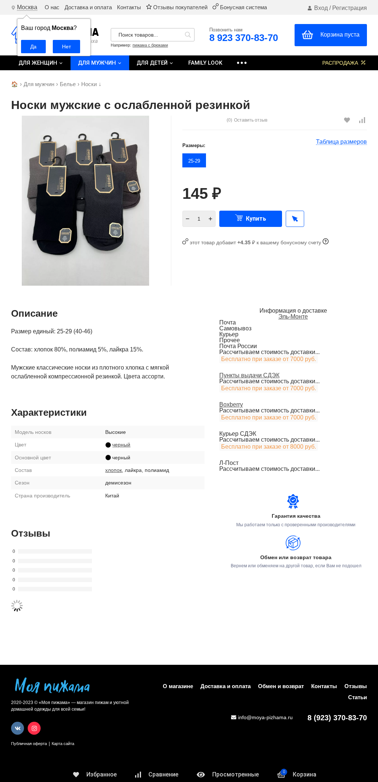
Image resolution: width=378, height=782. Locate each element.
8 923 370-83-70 (243, 37)
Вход (321, 8)
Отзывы (355, 686)
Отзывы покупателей (179, 7)
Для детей (153, 62)
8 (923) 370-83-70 (337, 718)
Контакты (129, 7)
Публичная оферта (29, 743)
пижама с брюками (150, 45)
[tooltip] (295, 219)
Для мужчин (97, 62)
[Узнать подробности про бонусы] (326, 242)
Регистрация (349, 8)
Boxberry (231, 404)
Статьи (357, 697)
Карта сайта (63, 743)
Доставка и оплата (88, 7)
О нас (52, 7)
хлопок (113, 470)
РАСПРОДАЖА (341, 63)
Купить (255, 218)
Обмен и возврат (281, 686)
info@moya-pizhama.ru (265, 717)
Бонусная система (243, 7)
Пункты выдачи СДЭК (249, 375)
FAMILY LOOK (205, 62)
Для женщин (38, 62)
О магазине (178, 686)
